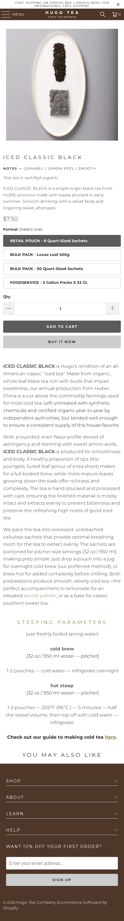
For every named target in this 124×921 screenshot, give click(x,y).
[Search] (102, 14)
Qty (6, 296)
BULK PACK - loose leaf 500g (39, 254)
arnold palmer (40, 595)
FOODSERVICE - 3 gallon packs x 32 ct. (49, 282)
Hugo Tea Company (36, 902)
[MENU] (3, 14)
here (110, 737)
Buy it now (62, 342)
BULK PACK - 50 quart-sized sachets (46, 268)
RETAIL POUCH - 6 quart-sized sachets (48, 240)
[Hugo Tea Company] (62, 14)
